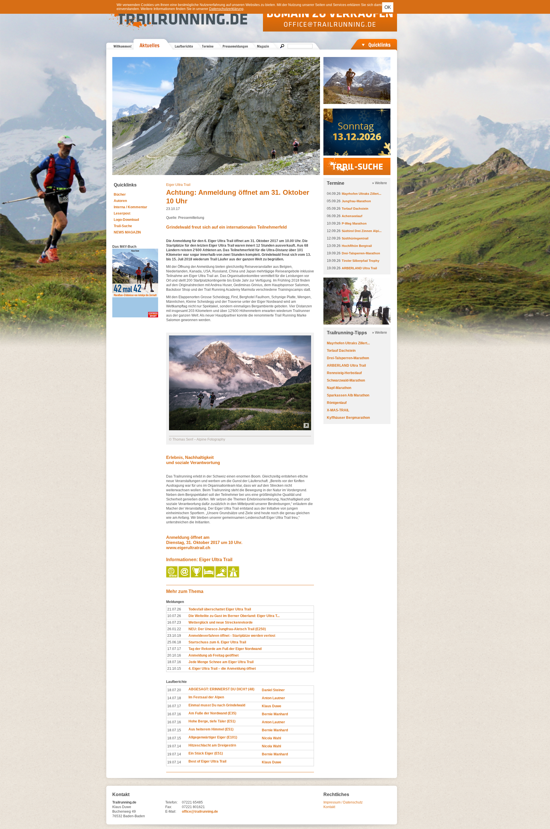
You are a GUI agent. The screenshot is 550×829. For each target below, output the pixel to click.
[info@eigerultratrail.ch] (184, 576)
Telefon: (171, 802)
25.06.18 (174, 642)
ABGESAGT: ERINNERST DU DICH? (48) (221, 689)
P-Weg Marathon (354, 223)
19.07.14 (174, 746)
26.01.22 (174, 629)
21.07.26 (174, 609)
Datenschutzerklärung (226, 9)
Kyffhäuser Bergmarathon (348, 418)
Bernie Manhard (275, 714)
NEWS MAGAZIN (127, 232)
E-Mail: (170, 812)
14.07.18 (174, 698)
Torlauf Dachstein (355, 208)
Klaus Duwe (271, 706)
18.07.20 (174, 690)
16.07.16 (174, 714)
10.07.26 (174, 616)
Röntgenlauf (337, 403)
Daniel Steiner (273, 690)
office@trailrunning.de (200, 812)
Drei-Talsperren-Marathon (361, 253)
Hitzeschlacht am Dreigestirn (212, 745)
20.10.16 (174, 655)
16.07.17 (174, 706)
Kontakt (329, 807)
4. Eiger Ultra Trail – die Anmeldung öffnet (222, 669)
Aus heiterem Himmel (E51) (210, 729)
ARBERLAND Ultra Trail (359, 268)
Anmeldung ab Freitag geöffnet (213, 655)
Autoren (120, 201)
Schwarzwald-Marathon (346, 380)
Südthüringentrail (355, 238)
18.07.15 (174, 730)
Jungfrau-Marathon (356, 201)
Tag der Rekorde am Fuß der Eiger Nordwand (225, 649)
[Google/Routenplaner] (234, 576)
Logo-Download (126, 220)
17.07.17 (174, 649)
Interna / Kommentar (130, 207)
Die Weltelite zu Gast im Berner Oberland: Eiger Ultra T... (234, 616)
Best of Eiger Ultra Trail (207, 761)
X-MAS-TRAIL (338, 410)
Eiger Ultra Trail (178, 185)
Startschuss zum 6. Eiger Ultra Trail (217, 642)
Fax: (168, 807)
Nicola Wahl (271, 738)
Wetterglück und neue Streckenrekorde (220, 622)
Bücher (120, 194)
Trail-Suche (123, 226)
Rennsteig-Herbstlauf (344, 373)
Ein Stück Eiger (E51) (205, 753)
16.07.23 (174, 622)
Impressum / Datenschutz (343, 802)
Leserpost (122, 213)
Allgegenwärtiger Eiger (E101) (212, 737)
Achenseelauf (352, 216)
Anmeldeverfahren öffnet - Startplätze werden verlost (231, 636)
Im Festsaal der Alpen (206, 697)
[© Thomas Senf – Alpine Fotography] (240, 429)
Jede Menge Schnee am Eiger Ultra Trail (221, 662)
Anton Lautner (273, 698)
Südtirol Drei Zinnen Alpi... (362, 231)
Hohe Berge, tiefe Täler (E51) (211, 721)
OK (387, 7)
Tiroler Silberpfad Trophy (360, 260)
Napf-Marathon (339, 388)
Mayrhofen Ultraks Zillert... (361, 193)
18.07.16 (174, 662)
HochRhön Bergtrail (357, 245)
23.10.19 (174, 636)
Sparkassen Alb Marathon (348, 395)
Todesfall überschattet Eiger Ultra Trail (219, 609)
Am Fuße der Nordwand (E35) (212, 713)
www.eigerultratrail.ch (188, 547)
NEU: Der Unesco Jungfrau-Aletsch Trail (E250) (227, 629)
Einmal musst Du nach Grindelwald (216, 705)
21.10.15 (174, 669)
